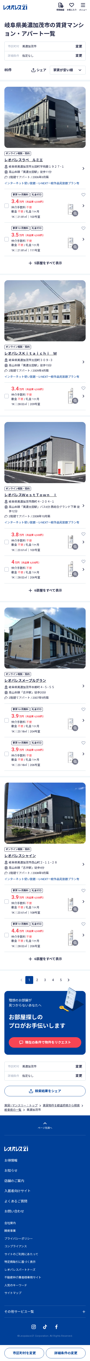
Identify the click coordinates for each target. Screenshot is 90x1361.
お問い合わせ (14, 1211)
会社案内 (10, 1223)
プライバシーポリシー (18, 1238)
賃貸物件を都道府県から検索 (61, 1105)
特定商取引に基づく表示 (20, 1262)
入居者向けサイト (17, 1191)
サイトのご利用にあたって (21, 1254)
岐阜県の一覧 (12, 1109)
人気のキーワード (15, 1285)
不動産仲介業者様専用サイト (22, 1277)
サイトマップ (12, 1293)
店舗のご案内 (14, 1181)
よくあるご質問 (15, 1201)
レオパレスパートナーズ (19, 1269)
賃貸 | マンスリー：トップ (21, 1105)
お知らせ (10, 1171)
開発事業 (10, 1230)
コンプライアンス (15, 1246)
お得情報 (10, 1161)
